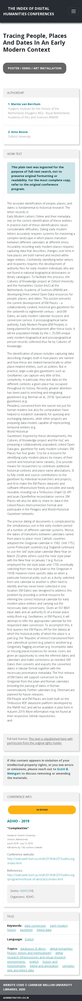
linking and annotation (44, 966)
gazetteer (26, 930)
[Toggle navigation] (73, 11)
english (34, 962)
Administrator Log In (16, 997)
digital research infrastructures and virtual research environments (36, 957)
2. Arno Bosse (18, 132)
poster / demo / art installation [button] (34, 68)
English (29, 939)
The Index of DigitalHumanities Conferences (28, 11)
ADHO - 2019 (18, 821)
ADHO (24, 891)
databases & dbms (33, 949)
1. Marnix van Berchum (24, 104)
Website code (13, 985)
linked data (44, 930)
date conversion (35, 926)
